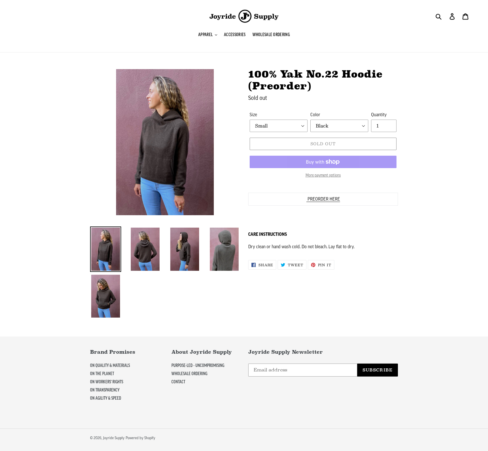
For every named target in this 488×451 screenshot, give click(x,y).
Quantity (379, 115)
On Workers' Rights (106, 382)
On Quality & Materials (110, 365)
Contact (178, 382)
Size (253, 115)
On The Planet (102, 373)
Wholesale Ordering (189, 373)
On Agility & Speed (105, 398)
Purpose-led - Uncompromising (197, 365)
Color (315, 115)
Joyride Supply (114, 438)
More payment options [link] (323, 175)
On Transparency (104, 390)
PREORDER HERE (323, 199)
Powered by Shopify (140, 438)
